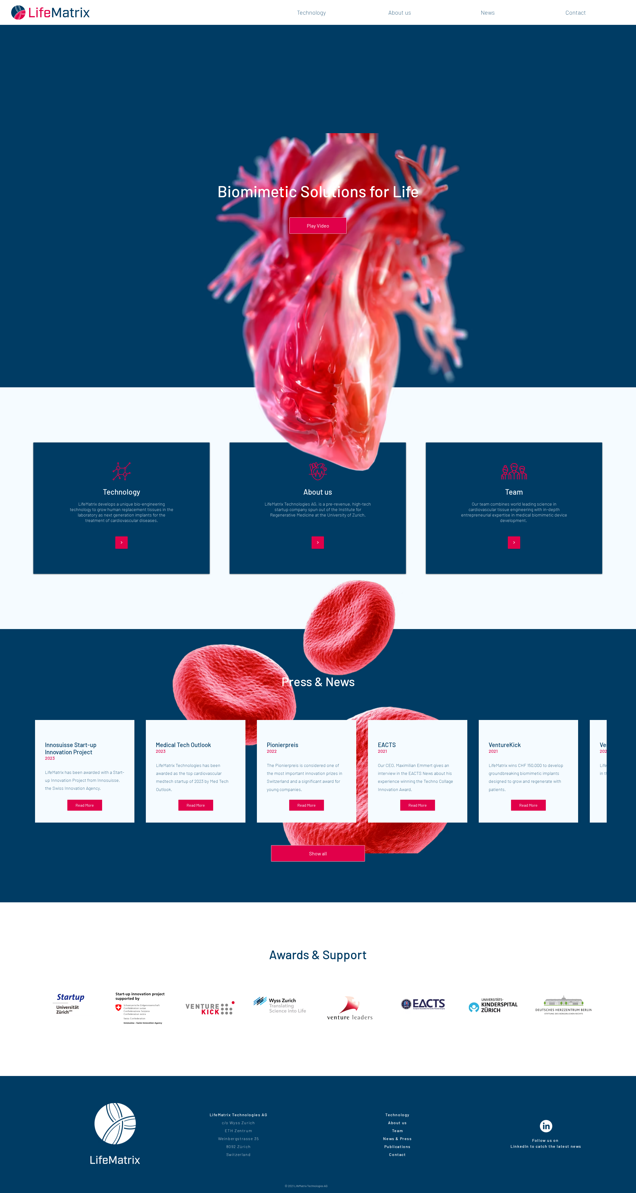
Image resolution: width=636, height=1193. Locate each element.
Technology (397, 1114)
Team (397, 1130)
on (556, 1140)
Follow (539, 1140)
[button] (318, 225)
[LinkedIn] (546, 1126)
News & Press (397, 1138)
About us (397, 1122)
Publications (397, 1146)
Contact (397, 1154)
